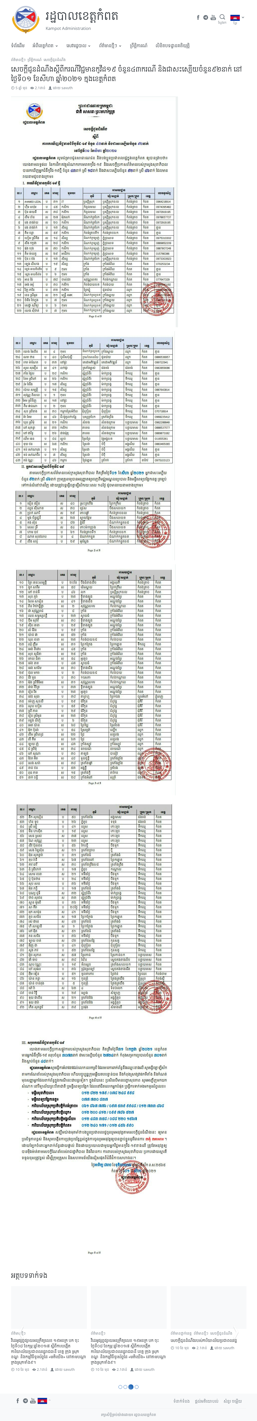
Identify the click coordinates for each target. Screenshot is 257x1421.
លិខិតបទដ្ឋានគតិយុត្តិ (173, 45)
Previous (21, 1332)
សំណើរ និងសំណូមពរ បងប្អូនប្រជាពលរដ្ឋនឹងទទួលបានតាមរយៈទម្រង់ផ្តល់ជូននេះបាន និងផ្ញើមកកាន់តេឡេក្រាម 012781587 (207, 1346)
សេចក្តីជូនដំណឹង (55, 59)
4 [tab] (136, 1387)
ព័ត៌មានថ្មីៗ (108, 45)
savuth (67, 87)
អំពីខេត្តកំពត (43, 45)
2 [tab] (125, 1387)
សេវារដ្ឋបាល (76, 45)
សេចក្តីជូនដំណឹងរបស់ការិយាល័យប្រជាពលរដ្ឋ (124, 1340)
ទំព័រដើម (18, 45)
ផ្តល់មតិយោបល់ (206, 1401)
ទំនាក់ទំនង (181, 1401)
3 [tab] (130, 1387)
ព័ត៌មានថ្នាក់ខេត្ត (101, 1333)
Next (236, 1332)
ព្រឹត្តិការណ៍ (139, 45)
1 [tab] (120, 1387)
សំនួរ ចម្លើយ (233, 1401)
